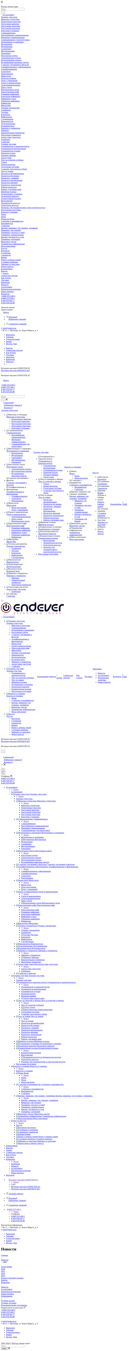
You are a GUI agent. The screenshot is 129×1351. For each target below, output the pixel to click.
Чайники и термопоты (30, 955)
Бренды (4, 1280)
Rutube (9, 341)
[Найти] (3, 12)
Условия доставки (8, 1303)
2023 (3, 1276)
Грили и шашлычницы (31, 896)
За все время (6, 1267)
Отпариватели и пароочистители (35, 987)
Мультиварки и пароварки (32, 837)
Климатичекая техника (31, 1053)
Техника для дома (23, 980)
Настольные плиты (29, 855)
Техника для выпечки (30, 930)
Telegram (9, 337)
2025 (3, 1271)
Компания (15, 1164)
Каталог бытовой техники (12, 1278)
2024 (3, 1273)
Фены (23, 1078)
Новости (4, 1287)
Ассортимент (17, 792)
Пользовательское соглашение (14, 1305)
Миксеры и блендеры (30, 805)
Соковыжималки (28, 824)
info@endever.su (9, 328)
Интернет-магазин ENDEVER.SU (25, 1187)
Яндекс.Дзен (11, 344)
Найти (4, 1349)
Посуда (19, 1125)
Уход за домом (27, 1021)
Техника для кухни (24, 799)
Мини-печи (26, 885)
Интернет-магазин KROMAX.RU (15, 370)
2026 (3, 1269)
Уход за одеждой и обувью (32, 1005)
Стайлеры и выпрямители (32, 1089)
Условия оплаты (8, 1301)
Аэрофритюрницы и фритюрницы (36, 871)
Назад (16, 790)
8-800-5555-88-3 (8, 296)
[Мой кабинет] (2, 754)
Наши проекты (7, 1294)
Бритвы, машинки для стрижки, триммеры (39, 1100)
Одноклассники (13, 339)
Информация (6, 1296)
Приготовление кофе (30, 910)
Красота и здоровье (24, 1071)
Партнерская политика (11, 1292)
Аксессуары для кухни (31, 969)
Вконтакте (10, 335)
